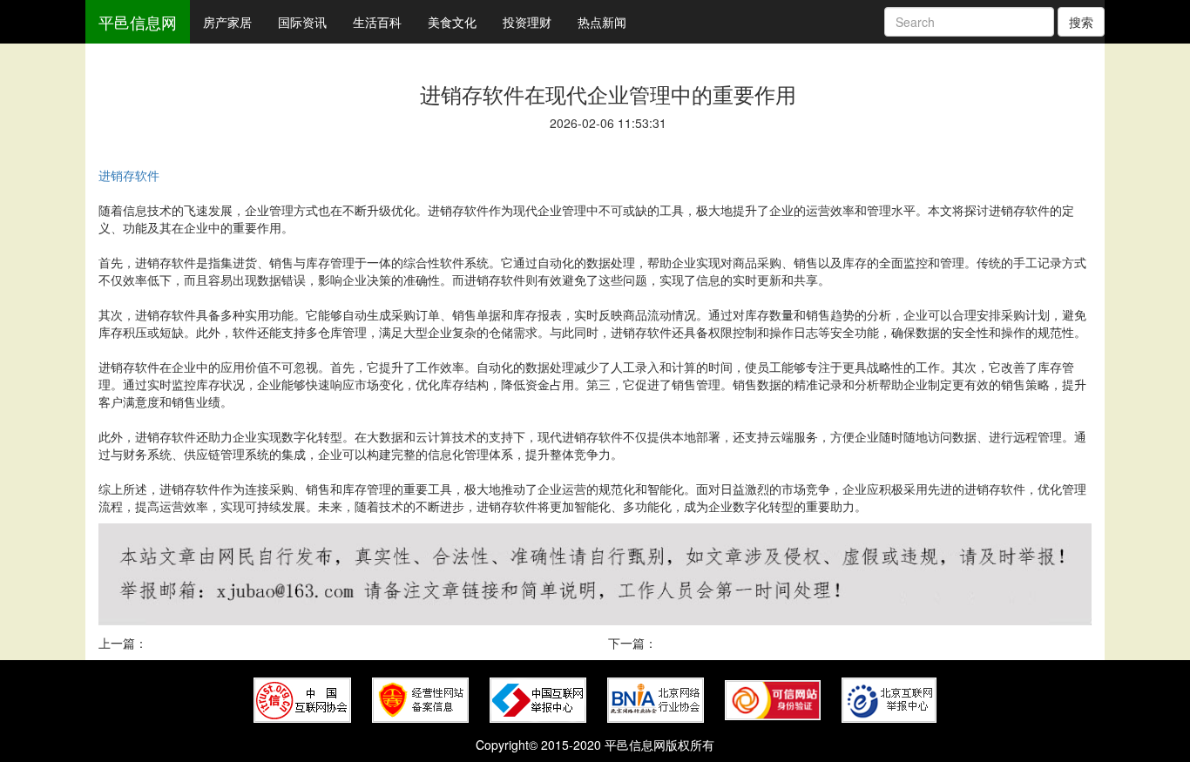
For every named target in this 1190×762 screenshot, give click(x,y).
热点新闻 (602, 21)
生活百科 (377, 21)
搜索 (1081, 21)
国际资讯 (302, 21)
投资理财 (527, 21)
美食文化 (452, 21)
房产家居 (227, 21)
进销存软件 (128, 175)
